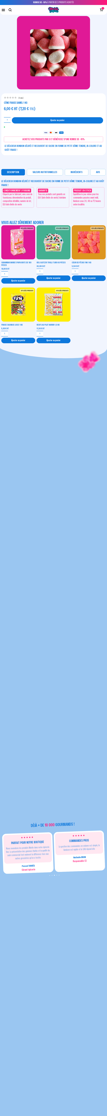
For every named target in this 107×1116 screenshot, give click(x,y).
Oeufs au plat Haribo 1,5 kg (48, 325)
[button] (3, 10)
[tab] (13, 172)
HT (5, 269)
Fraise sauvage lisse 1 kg (12, 325)
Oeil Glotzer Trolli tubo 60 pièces (51, 262)
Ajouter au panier (57, 120)
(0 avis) (20, 98)
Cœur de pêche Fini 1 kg (81, 262)
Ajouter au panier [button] (18, 281)
